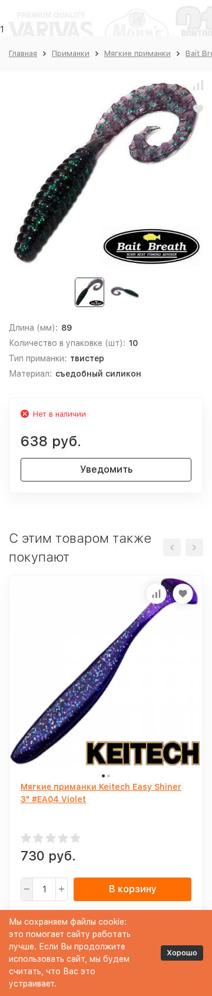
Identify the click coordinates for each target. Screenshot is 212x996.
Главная (23, 53)
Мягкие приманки (137, 53)
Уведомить (106, 469)
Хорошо (182, 952)
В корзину (133, 889)
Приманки (71, 53)
